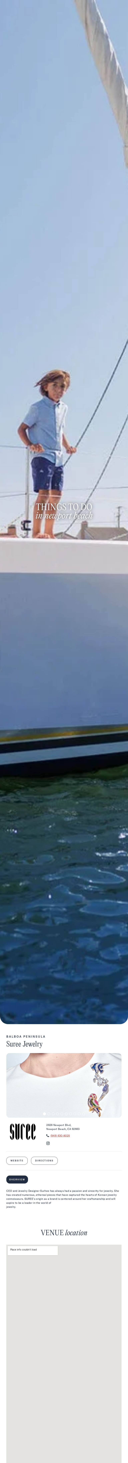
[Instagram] (48, 1144)
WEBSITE (17, 1160)
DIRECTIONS (44, 1160)
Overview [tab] (17, 1179)
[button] (44, 1113)
